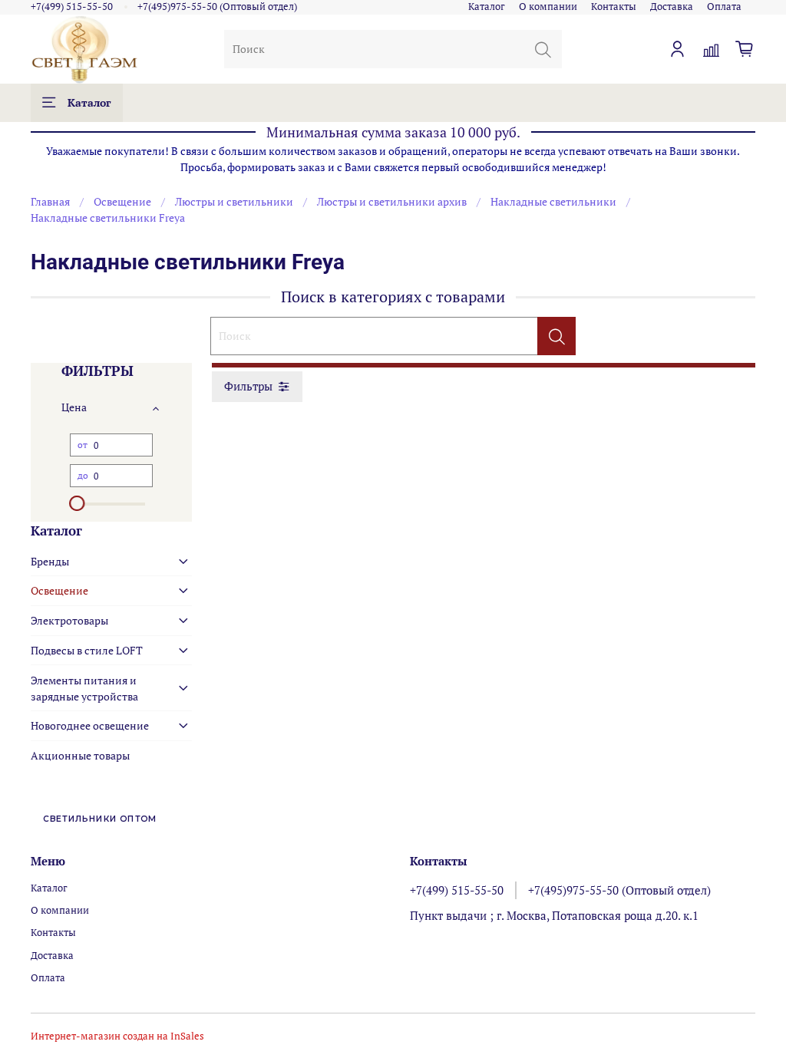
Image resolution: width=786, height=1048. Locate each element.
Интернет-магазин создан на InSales (117, 1036)
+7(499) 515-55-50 (72, 6)
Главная (50, 201)
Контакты (613, 6)
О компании (548, 6)
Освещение (122, 201)
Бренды (50, 561)
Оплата (724, 6)
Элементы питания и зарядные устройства (84, 688)
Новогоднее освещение (90, 725)
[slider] (77, 503)
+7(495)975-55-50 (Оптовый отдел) (217, 6)
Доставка (671, 6)
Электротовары (69, 620)
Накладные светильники (553, 201)
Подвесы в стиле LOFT (87, 650)
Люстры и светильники (234, 201)
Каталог (486, 6)
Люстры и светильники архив (392, 201)
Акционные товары (80, 755)
